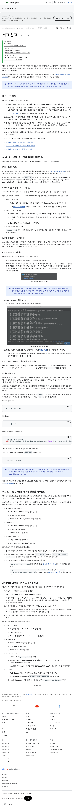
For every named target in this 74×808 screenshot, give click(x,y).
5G (27, 732)
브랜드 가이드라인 (26, 793)
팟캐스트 (4, 735)
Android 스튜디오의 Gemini (39, 28)
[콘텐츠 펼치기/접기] (14, 41)
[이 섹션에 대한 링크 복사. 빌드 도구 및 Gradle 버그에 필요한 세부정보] (47, 492)
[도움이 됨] (67, 28)
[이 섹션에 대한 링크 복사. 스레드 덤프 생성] (17, 374)
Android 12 (5, 759)
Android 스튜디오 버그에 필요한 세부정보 (19, 142)
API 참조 (28, 749)
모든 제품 (5, 787)
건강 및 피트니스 (31, 723)
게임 (27, 716)
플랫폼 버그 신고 (54, 743)
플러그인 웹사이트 (19, 207)
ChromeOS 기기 (55, 723)
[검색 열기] (46, 2)
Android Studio (9, 8)
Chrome (4, 777)
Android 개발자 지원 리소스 (40, 86)
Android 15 (5, 749)
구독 (27, 798)
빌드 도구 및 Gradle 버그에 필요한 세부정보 (20, 146)
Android (4, 716)
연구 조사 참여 (54, 752)
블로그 (4, 732)
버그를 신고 (43, 350)
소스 (3, 726)
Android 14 (5, 752)
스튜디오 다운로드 (31, 752)
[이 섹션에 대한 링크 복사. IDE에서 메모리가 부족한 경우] (27, 238)
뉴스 (3, 729)
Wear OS (53, 720)
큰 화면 (52, 716)
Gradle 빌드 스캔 (48, 564)
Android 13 (5, 756)
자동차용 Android (55, 726)
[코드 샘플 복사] (70, 406)
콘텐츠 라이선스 (30, 695)
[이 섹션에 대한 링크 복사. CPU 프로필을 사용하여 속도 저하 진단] (32, 188)
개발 (17, 28)
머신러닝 (28, 720)
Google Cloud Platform (9, 783)
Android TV (53, 729)
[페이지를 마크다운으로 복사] (25, 35)
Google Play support (56, 749)
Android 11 (5, 762)
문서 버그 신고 (54, 746)
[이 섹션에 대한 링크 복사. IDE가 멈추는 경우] (18, 167)
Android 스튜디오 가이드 (33, 743)
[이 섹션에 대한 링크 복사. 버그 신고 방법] (18, 96)
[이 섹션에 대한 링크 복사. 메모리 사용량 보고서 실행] (23, 252)
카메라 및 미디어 (31, 726)
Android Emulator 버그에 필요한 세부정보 (20, 149)
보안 (3, 723)
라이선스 (16, 793)
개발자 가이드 (30, 746)
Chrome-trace (53, 572)
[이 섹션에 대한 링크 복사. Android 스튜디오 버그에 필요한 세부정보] (45, 157)
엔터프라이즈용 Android (9, 720)
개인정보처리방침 (31, 729)
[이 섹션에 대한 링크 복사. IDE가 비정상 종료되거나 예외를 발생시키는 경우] (42, 361)
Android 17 (5, 743)
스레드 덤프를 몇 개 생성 (57, 171)
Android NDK (30, 756)
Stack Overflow (17, 86)
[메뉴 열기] (3, 2)
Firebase (5, 780)
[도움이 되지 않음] (70, 28)
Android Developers (7, 28)
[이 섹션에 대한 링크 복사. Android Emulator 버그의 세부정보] (40, 583)
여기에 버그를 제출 (12, 114)
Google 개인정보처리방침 (25, 293)
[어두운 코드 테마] (68, 406)
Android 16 (5, 746)
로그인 (70, 2)
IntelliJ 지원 (8, 484)
